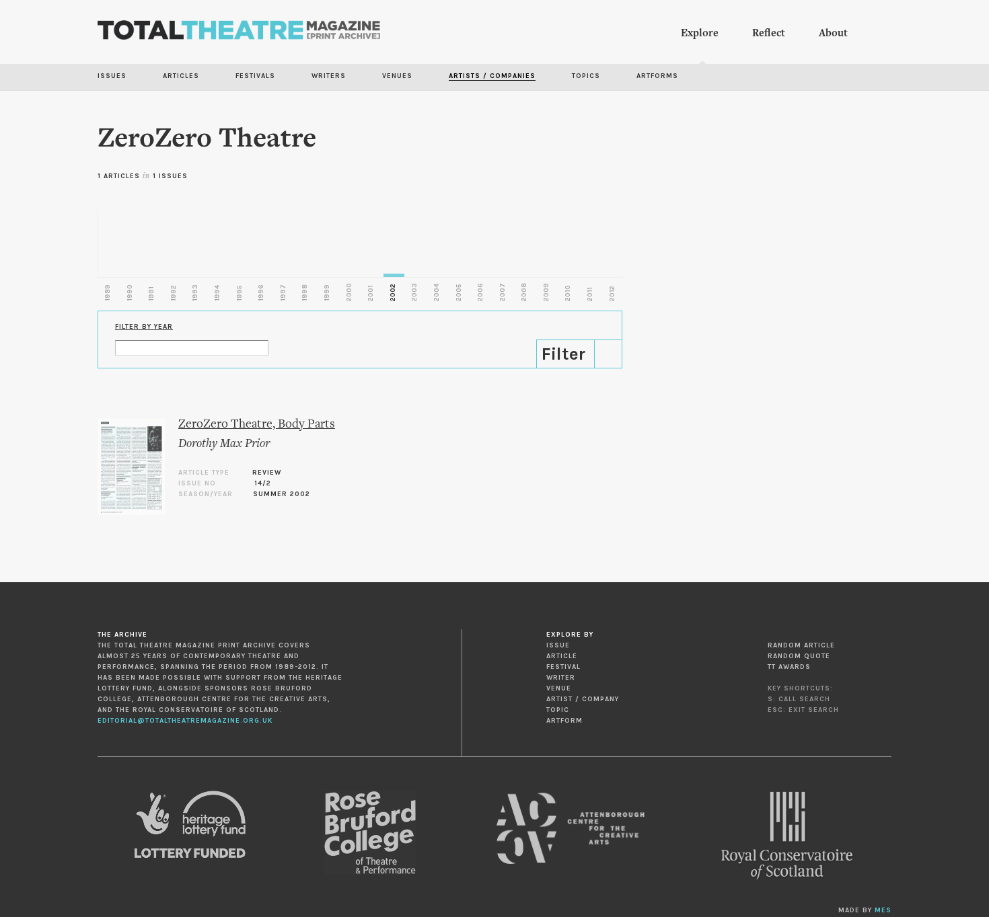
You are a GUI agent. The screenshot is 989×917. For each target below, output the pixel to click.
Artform (564, 721)
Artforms (657, 76)
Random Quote (799, 656)
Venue (558, 688)
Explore (700, 33)
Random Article (801, 645)
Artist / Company (582, 699)
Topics (586, 76)
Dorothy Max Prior (224, 444)
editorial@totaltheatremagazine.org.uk (185, 721)
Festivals (255, 76)
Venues (397, 76)
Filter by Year (144, 327)
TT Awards (789, 667)
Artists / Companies (492, 76)
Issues (112, 76)
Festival (563, 667)
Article (561, 656)
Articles (181, 76)
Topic (557, 710)
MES (883, 910)
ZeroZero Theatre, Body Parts (256, 424)
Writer (560, 678)
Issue (558, 645)
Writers (329, 76)
